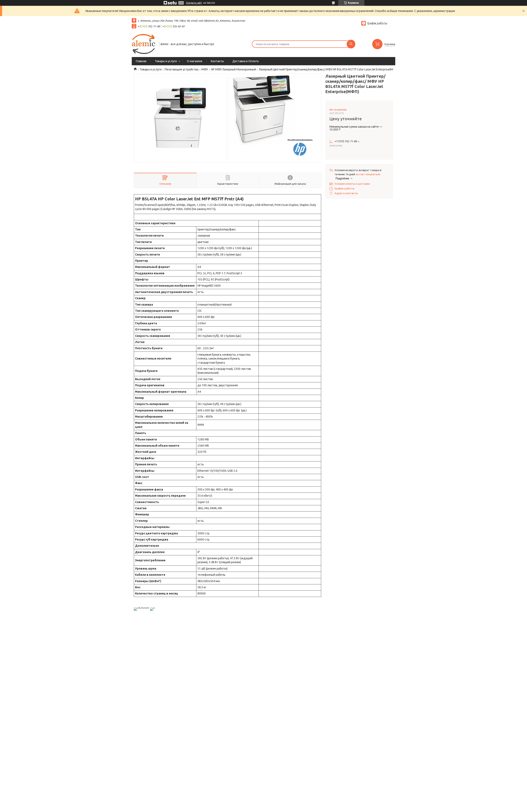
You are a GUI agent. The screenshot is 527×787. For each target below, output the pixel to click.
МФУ (204, 69)
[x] (152, 607)
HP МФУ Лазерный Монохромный (233, 69)
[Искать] (351, 44)
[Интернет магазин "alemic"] (143, 43)
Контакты (217, 61)
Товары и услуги (166, 61)
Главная (141, 61)
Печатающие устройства (181, 69)
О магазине (194, 61)
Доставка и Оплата (245, 61)
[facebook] (141, 607)
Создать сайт (194, 2)
